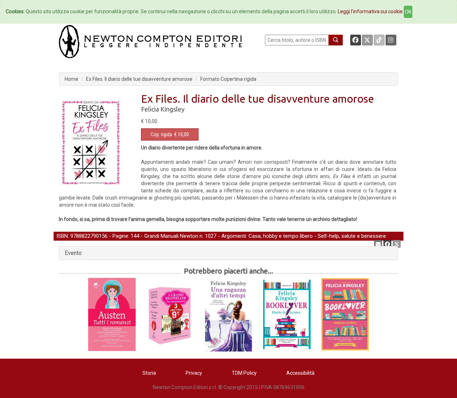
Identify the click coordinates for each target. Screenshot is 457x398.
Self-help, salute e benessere (352, 236)
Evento (73, 253)
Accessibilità (300, 373)
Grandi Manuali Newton (171, 236)
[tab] (228, 253)
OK (408, 12)
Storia (149, 373)
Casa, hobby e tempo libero (280, 236)
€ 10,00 (170, 134)
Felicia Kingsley (163, 109)
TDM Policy (244, 373)
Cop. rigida (161, 134)
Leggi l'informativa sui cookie (370, 11)
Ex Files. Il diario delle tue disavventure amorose (139, 79)
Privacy (194, 373)
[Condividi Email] (378, 244)
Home (71, 79)
